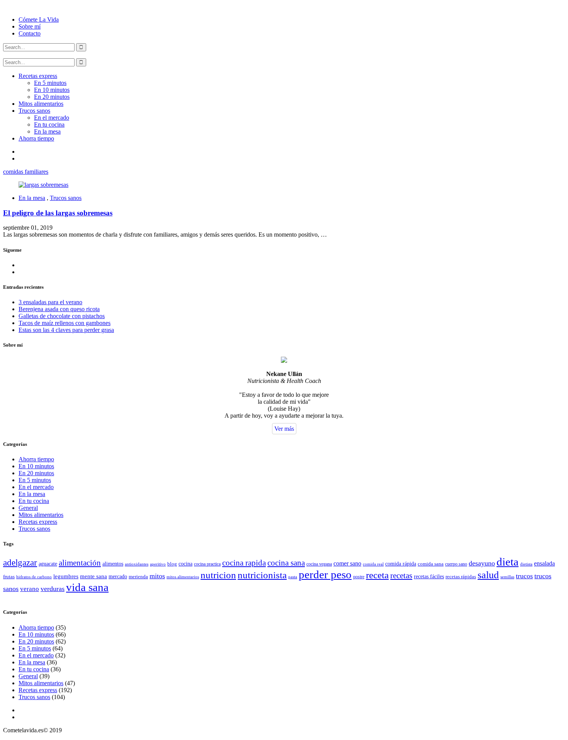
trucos (524, 576)
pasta (292, 576)
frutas (9, 576)
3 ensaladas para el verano (50, 302)
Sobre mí (30, 26)
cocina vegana (319, 564)
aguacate (48, 564)
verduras (53, 589)
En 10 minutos (52, 89)
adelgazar (20, 562)
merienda (138, 576)
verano (29, 589)
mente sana (93, 576)
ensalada (544, 563)
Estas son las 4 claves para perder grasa (66, 330)
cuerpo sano (456, 564)
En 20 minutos (52, 96)
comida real (373, 564)
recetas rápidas (461, 576)
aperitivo (158, 564)
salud (488, 575)
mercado (118, 576)
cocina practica (207, 564)
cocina (185, 564)
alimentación (80, 563)
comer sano (347, 563)
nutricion (218, 575)
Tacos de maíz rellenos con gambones (65, 323)
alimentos (112, 564)
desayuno (482, 563)
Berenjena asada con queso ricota (59, 309)
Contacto (30, 33)
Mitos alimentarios (41, 103)
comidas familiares (25, 171)
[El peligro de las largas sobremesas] (43, 184)
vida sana (87, 587)
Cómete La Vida (39, 19)
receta (377, 575)
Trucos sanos (34, 110)
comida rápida (400, 564)
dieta (508, 561)
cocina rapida (244, 562)
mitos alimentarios (183, 576)
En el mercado (51, 117)
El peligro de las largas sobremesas (57, 213)
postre (358, 576)
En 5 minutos (50, 83)
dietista (526, 564)
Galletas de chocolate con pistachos (62, 316)
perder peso (325, 574)
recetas (401, 575)
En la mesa (47, 131)
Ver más (284, 428)
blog (172, 564)
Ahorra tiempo (36, 138)
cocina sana (286, 562)
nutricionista (262, 575)
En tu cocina (49, 124)
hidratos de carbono (34, 577)
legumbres (65, 576)
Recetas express (38, 76)
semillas (507, 576)
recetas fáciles (429, 576)
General (28, 508)
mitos (157, 576)
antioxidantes (136, 564)
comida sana (431, 564)
